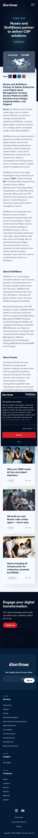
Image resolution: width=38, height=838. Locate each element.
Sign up (29, 680)
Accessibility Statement (19, 822)
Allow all (19, 435)
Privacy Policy (19, 817)
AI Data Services (8, 738)
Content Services (19, 42)
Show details (27, 428)
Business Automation (10, 717)
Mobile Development (10, 746)
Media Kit (6, 795)
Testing (5, 713)
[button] (10, 76)
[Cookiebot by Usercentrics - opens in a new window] (27, 394)
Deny (19, 441)
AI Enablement (8, 742)
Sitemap (18, 826)
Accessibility (7, 729)
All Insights (6, 762)
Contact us (10, 625)
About (5, 779)
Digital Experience (9, 725)
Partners (5, 791)
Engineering (7, 705)
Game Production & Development (14, 721)
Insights (16, 18)
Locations (6, 783)
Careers (5, 787)
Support (5, 709)
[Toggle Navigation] (33, 5)
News (23, 18)
